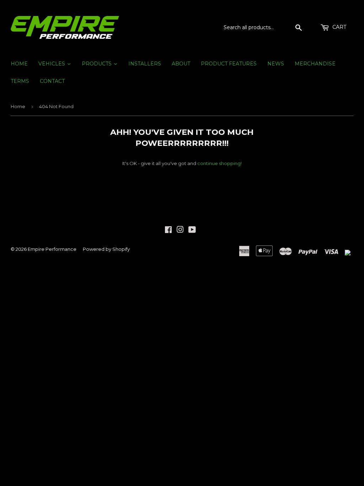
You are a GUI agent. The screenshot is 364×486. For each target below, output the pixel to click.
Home (18, 106)
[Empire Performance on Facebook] (168, 230)
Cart (338, 27)
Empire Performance (52, 249)
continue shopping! (219, 163)
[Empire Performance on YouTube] (192, 230)
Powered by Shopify (106, 249)
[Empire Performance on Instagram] (180, 230)
